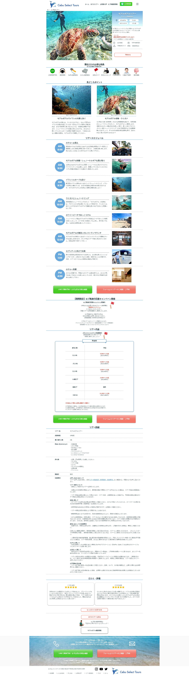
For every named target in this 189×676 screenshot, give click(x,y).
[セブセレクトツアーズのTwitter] (106, 669)
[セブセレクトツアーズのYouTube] (101, 669)
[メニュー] (137, 4)
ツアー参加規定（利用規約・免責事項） (101, 480)
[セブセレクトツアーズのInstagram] (96, 669)
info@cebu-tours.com (111, 663)
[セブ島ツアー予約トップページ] (47, 9)
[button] (123, 20)
